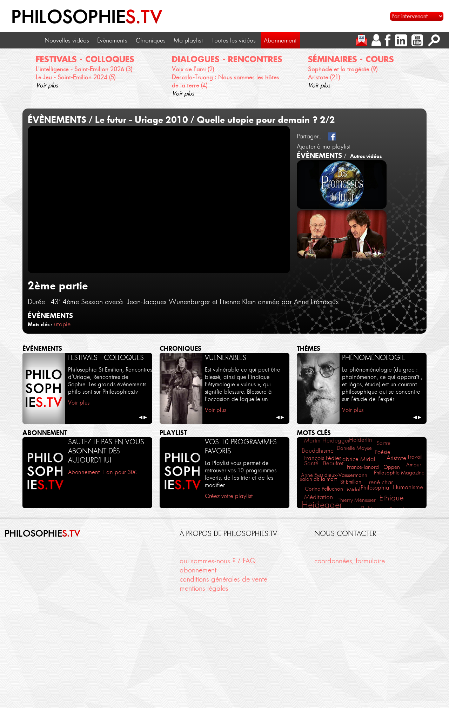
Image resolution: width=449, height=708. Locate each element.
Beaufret (333, 463)
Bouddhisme (317, 450)
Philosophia (375, 487)
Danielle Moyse (354, 448)
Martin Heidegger (326, 440)
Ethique (391, 498)
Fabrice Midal (358, 459)
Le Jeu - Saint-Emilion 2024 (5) (75, 77)
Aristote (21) (324, 77)
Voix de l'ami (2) (193, 69)
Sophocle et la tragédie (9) (342, 69)
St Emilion (351, 481)
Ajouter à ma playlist (324, 146)
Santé (311, 463)
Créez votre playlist (229, 496)
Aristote (396, 458)
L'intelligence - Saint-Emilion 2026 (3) (84, 69)
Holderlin (360, 439)
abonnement (198, 570)
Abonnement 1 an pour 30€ (102, 472)
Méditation (318, 497)
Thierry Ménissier (356, 500)
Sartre (383, 443)
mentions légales (204, 588)
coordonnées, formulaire (349, 561)
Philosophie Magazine (399, 472)
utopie (62, 324)
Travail (415, 456)
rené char (381, 482)
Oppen (391, 467)
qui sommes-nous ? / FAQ (218, 561)
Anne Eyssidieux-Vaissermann (334, 475)
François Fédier (322, 458)
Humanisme (408, 487)
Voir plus (47, 85)
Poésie (382, 451)
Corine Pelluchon (323, 488)
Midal (354, 489)
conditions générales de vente (223, 579)
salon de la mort (318, 479)
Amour (414, 464)
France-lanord (363, 467)
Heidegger (322, 504)
